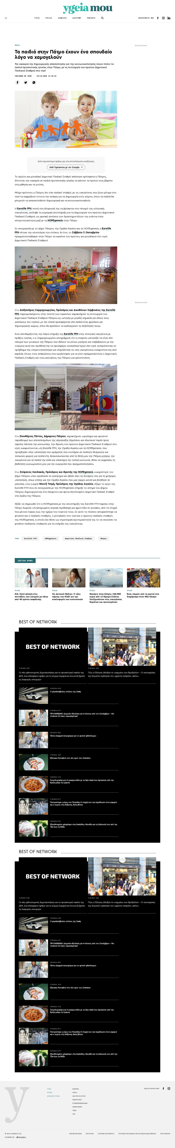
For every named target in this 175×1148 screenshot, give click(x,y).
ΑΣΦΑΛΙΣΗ (62, 18)
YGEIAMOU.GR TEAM (23, 76)
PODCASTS (91, 18)
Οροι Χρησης (165, 1134)
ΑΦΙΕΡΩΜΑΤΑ (77, 1107)
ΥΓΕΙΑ (37, 18)
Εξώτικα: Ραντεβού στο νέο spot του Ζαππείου (70, 758)
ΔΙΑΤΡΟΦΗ (77, 18)
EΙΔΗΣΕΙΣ (76, 1089)
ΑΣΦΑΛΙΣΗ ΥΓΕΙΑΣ (53, 1096)
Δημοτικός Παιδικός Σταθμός (78, 538)
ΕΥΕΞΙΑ (49, 18)
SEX (74, 1114)
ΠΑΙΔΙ (17, 45)
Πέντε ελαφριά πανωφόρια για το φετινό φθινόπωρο (73, 736)
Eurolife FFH (30, 538)
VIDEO (75, 1092)
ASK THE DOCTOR (79, 1096)
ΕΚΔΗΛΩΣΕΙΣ (77, 1100)
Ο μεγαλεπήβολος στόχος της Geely (65, 691)
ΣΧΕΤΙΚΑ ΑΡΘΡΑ (25, 560)
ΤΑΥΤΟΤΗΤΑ (90, 1134)
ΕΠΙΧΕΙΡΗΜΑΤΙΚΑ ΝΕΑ (80, 1103)
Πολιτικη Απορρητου (106, 1134)
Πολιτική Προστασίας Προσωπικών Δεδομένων (137, 1134)
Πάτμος (103, 538)
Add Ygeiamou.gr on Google (64, 167)
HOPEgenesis (85, 472)
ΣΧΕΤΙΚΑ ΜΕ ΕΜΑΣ (75, 1134)
